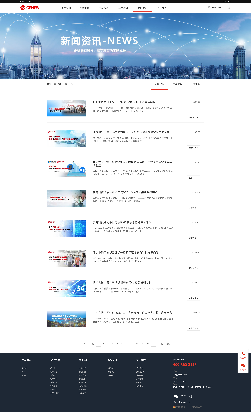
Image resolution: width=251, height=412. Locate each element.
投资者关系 (150, 369)
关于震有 (162, 7)
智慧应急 (64, 369)
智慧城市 (64, 376)
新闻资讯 (142, 7)
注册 (229, 1)
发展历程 (150, 373)
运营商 (36, 366)
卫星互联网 (65, 7)
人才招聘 (150, 376)
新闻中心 (159, 84)
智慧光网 (64, 380)
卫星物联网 (64, 390)
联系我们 (150, 380)
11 (137, 344)
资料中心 (150, 383)
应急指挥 (93, 366)
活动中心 (177, 84)
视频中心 (195, 84)
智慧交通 (93, 387)
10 (131, 344)
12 (142, 344)
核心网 (64, 366)
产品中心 (84, 7)
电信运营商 (93, 383)
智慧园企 (93, 369)
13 (148, 344)
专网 (36, 369)
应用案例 (123, 7)
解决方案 (103, 7)
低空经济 (64, 387)
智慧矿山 (64, 373)
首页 (49, 84)
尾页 (168, 344)
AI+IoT (36, 373)
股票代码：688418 (26, 1)
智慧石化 (64, 383)
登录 (224, 1)
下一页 (160, 344)
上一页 (91, 344)
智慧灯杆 (93, 376)
